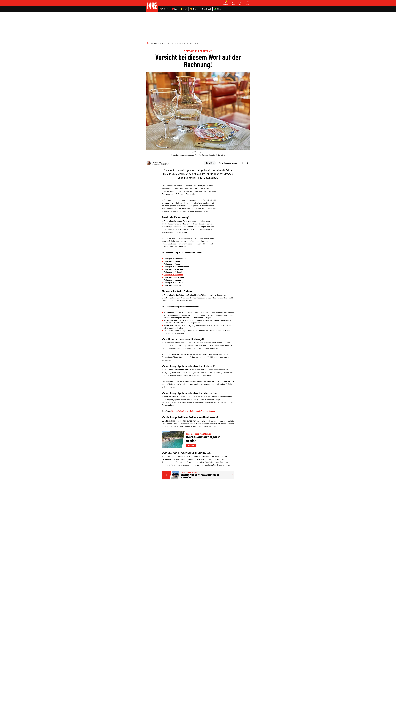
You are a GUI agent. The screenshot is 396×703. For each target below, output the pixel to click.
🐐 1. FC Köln (164, 9)
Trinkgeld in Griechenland (175, 258)
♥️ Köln (174, 9)
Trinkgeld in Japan (172, 264)
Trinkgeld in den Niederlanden (176, 266)
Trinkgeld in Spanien (172, 280)
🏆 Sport (193, 9)
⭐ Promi (183, 9)
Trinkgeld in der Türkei (173, 283)
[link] (152, 6)
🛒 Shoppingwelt (205, 9)
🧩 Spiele (217, 9)
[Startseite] (147, 43)
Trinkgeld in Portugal (173, 272)
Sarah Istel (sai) (156, 162)
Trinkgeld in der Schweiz (174, 277)
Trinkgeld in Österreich (173, 269)
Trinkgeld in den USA (173, 285)
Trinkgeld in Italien (172, 261)
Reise (161, 43)
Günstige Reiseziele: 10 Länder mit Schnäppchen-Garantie (193, 411)
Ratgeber (154, 43)
